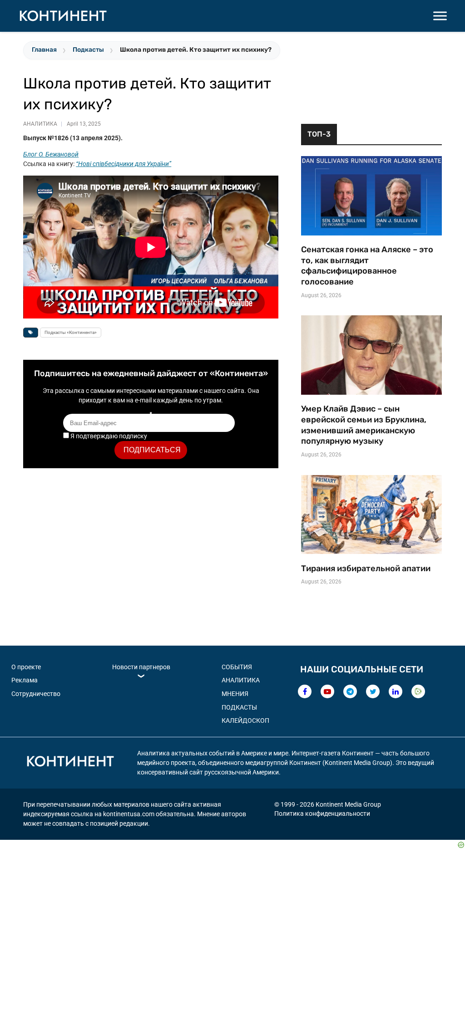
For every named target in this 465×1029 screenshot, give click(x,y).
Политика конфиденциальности (322, 813)
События (237, 667)
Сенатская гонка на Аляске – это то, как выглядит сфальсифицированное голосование (367, 266)
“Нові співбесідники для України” (123, 163)
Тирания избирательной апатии (365, 568)
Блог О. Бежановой (51, 154)
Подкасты (88, 50)
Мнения (235, 693)
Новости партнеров (141, 667)
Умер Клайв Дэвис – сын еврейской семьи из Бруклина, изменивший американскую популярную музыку (363, 425)
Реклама (24, 680)
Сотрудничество (35, 693)
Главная (44, 50)
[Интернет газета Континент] (70, 762)
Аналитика (40, 124)
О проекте (26, 667)
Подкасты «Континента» (71, 332)
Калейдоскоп (245, 720)
